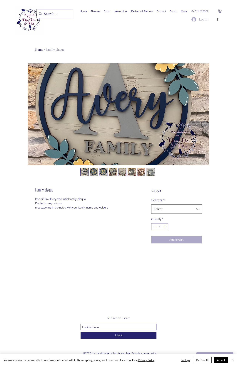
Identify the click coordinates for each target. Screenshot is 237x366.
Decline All (202, 360)
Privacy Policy (146, 360)
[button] (95, 11)
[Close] (232, 360)
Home (39, 49)
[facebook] (218, 19)
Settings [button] (185, 360)
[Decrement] (154, 226)
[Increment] (165, 226)
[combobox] (176, 209)
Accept (221, 360)
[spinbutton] (160, 226)
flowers (158, 200)
